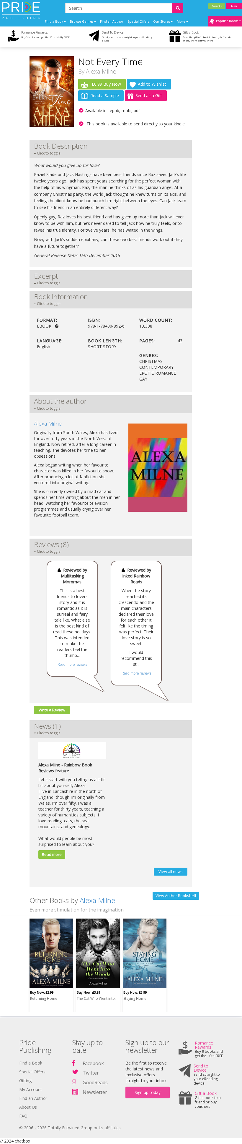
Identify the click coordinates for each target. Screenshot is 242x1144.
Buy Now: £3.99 (42, 992)
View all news (170, 871)
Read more (52, 854)
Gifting (25, 1080)
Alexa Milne (101, 71)
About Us (28, 1107)
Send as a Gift (148, 95)
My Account (30, 1089)
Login (234, 5)
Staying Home (134, 998)
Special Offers (138, 21)
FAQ (23, 1116)
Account (216, 5)
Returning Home (43, 998)
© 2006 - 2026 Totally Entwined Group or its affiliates (70, 1127)
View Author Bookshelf (176, 895)
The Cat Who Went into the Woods (97, 998)
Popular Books (226, 21)
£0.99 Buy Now (105, 84)
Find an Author (111, 21)
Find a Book (30, 1063)
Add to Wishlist (152, 84)
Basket (193, 32)
